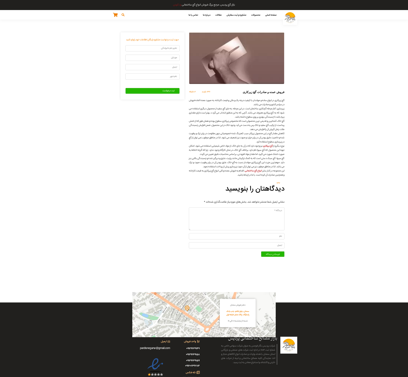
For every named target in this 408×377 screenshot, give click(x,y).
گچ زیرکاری (268, 146)
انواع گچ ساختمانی (253, 171)
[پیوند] (290, 18)
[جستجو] (123, 15)
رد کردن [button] (177, 5)
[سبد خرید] (115, 15)
